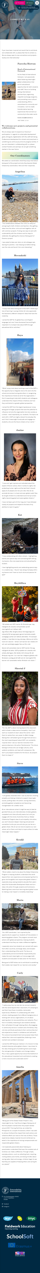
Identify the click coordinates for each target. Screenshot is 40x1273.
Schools (31, 3)
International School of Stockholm (29, 8)
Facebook (6, 1204)
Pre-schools (21, 3)
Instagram (6, 1206)
